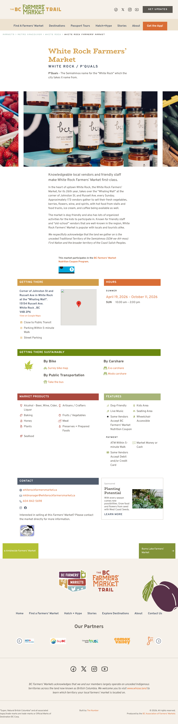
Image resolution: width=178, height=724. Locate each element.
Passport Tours (80, 26)
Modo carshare (117, 374)
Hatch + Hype (73, 613)
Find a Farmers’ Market (44, 613)
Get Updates (157, 9)
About (136, 26)
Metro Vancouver (30, 34)
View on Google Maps (30, 316)
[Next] (158, 641)
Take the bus (56, 382)
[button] (78, 304)
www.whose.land (137, 688)
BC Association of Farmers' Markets (159, 713)
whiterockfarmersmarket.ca (40, 490)
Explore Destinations (115, 613)
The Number (93, 710)
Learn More (113, 514)
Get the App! (155, 26)
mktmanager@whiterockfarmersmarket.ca (49, 496)
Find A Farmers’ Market (28, 26)
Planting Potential (112, 491)
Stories (122, 26)
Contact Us (155, 613)
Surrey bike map (58, 368)
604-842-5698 (32, 501)
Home (19, 613)
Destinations (57, 26)
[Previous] (19, 641)
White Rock (53, 34)
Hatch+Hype (104, 26)
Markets (8, 34)
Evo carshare (116, 368)
